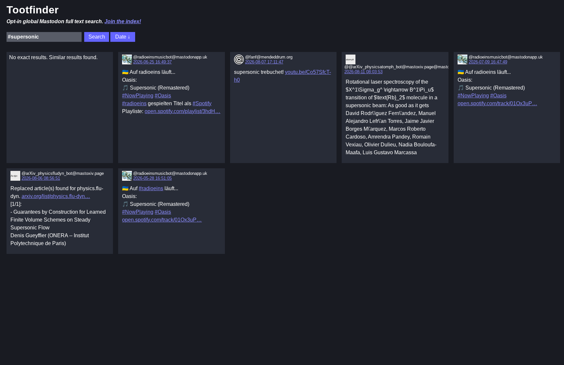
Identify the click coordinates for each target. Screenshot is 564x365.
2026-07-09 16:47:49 (488, 61)
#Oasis (163, 95)
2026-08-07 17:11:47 (264, 61)
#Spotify (202, 103)
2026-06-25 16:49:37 (152, 61)
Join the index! (122, 21)
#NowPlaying (137, 95)
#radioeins (134, 103)
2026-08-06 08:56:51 (41, 178)
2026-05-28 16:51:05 (152, 178)
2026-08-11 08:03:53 (363, 71)
